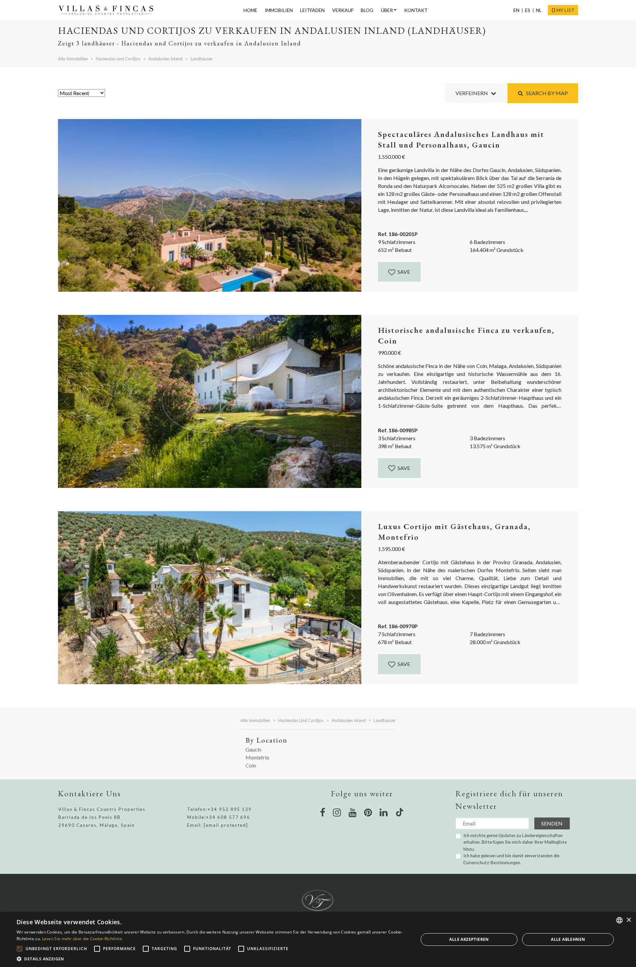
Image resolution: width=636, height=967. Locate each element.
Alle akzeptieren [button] (469, 939)
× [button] (628, 920)
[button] (211, 958)
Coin (250, 765)
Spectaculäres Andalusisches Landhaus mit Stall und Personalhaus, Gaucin (461, 139)
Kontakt (416, 10)
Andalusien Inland (165, 58)
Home (250, 10)
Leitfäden (312, 10)
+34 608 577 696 (228, 817)
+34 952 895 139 (230, 809)
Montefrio (257, 757)
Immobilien (279, 10)
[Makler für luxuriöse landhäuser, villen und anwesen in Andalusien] (108, 10)
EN (516, 10)
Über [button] (387, 10)
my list (563, 10)
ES (527, 10)
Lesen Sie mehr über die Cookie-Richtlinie (82, 938)
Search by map (545, 93)
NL (539, 10)
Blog (367, 10)
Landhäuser (201, 58)
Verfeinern (473, 93)
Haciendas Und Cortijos (301, 720)
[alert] (318, 939)
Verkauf (342, 10)
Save (403, 272)
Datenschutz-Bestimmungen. (492, 862)
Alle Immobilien (73, 58)
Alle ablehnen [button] (568, 939)
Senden (551, 823)
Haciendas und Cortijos (118, 58)
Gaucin (253, 749)
